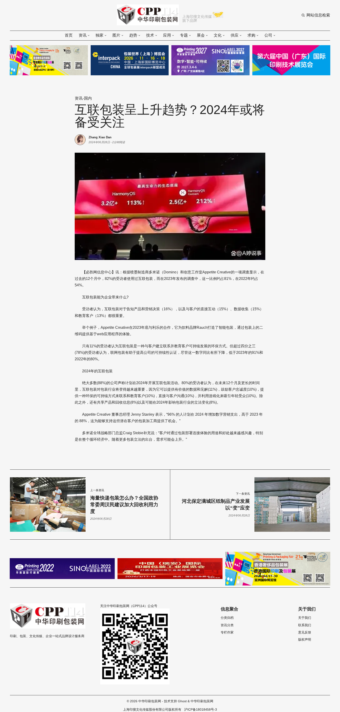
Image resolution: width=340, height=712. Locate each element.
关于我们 (304, 618)
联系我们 (304, 625)
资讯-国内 (83, 98)
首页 (69, 35)
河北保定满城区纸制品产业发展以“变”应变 (216, 504)
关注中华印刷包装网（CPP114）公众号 (128, 606)
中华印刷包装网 (149, 701)
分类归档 (227, 618)
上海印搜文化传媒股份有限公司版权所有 (152, 709)
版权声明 (304, 639)
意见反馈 (304, 632)
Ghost (182, 701)
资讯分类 (227, 625)
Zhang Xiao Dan (100, 137)
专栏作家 (227, 632)
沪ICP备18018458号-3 (200, 709)
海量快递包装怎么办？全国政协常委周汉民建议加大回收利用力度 (124, 504)
